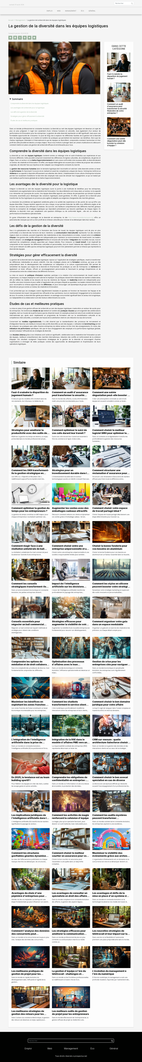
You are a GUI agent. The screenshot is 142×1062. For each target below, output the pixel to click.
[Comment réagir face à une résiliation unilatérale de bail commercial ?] (30, 532)
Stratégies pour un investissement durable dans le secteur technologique (70, 473)
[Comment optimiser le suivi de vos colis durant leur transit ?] (71, 416)
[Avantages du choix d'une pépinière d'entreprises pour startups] (30, 879)
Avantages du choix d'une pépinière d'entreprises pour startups (27, 896)
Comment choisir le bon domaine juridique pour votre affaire (111, 703)
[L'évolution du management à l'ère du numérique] (111, 957)
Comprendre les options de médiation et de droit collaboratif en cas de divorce (30, 664)
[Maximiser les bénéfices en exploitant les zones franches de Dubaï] (30, 688)
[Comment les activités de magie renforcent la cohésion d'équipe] (71, 801)
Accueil (10, 20)
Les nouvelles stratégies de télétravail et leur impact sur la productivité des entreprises (109, 933)
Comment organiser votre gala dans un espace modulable (109, 623)
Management (70, 11)
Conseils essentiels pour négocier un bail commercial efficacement (27, 624)
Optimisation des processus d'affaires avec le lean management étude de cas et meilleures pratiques (68, 666)
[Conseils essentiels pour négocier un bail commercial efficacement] (30, 607)
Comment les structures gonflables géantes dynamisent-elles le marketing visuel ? (30, 856)
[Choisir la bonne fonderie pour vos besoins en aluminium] (111, 532)
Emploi (49, 11)
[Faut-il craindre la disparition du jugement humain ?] (119, 62)
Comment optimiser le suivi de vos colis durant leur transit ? (69, 431)
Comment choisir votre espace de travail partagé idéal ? (110, 509)
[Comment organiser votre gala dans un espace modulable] (111, 607)
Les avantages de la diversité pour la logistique (27, 108)
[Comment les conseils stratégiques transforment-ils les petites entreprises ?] (30, 570)
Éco (82, 11)
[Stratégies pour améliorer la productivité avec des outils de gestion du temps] (30, 416)
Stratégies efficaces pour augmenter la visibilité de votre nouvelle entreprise (70, 624)
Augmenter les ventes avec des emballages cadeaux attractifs (70, 509)
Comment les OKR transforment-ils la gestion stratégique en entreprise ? (30, 473)
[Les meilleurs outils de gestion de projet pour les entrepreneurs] (71, 997)
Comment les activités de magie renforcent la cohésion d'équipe (70, 816)
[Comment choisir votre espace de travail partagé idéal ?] (111, 494)
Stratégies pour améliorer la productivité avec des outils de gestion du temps (29, 433)
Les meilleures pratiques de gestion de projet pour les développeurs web (27, 974)
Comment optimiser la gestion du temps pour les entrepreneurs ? (30, 509)
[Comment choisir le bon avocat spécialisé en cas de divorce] (111, 763)
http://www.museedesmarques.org (80, 217)
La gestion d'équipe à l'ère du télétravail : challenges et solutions (69, 974)
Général (92, 11)
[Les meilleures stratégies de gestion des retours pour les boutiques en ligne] (30, 997)
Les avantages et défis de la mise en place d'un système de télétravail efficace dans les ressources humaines (110, 897)
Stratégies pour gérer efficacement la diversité (27, 116)
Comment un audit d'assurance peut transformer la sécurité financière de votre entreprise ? (117, 108)
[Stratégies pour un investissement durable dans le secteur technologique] (71, 456)
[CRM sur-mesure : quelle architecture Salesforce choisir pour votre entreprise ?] (111, 725)
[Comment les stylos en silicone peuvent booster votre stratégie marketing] (111, 570)
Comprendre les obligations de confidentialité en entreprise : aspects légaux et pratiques (69, 780)
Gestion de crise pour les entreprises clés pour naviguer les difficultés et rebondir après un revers (110, 666)
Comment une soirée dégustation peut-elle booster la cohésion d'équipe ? (116, 142)
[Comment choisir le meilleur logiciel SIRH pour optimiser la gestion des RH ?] (111, 416)
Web (58, 11)
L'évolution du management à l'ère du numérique (109, 972)
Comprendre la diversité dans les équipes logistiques (30, 103)
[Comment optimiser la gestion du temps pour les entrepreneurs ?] (30, 494)
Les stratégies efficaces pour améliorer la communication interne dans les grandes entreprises (69, 935)
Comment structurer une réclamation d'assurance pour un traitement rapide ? (109, 473)
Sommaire (17, 99)
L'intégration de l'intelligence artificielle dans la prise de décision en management (28, 742)
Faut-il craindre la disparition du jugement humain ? (117, 76)
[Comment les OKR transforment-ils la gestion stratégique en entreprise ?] (30, 456)
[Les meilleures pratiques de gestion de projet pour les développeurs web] (30, 957)
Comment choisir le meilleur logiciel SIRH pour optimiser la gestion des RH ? (109, 433)
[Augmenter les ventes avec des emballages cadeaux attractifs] (71, 494)
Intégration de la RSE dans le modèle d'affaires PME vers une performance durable (70, 742)
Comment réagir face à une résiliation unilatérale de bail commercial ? (27, 548)
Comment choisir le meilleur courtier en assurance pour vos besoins (70, 856)
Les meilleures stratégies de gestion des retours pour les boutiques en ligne (27, 1014)
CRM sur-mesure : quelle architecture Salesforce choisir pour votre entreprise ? (110, 742)
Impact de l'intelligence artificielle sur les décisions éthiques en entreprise (68, 586)
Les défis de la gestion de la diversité (24, 112)
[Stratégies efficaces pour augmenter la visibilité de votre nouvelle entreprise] (71, 607)
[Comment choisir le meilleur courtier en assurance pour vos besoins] (71, 839)
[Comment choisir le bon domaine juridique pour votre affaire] (111, 688)
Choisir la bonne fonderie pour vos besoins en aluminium (109, 547)
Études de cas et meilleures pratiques (24, 120)
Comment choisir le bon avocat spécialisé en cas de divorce (110, 779)
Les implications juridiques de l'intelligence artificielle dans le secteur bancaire (29, 818)
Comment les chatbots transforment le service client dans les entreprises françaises (70, 704)
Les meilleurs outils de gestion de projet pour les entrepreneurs (70, 1012)
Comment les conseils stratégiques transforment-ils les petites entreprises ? (28, 586)
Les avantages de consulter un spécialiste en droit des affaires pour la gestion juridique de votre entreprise (70, 897)
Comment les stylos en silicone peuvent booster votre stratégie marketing (110, 586)
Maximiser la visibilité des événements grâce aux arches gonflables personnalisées (109, 856)
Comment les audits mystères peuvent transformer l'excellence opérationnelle (109, 818)
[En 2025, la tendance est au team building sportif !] (30, 763)
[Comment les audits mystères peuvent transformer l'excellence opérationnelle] (111, 801)
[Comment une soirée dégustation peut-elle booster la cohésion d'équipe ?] (119, 127)
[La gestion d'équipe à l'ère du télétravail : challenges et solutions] (71, 957)
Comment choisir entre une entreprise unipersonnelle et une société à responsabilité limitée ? (71, 548)
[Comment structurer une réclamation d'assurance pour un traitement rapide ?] (111, 456)
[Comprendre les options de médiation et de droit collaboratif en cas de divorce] (30, 647)
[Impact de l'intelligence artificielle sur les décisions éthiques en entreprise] (71, 570)
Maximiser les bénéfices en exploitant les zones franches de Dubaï (30, 704)
